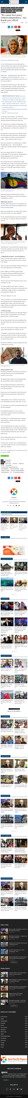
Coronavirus (3, 609)
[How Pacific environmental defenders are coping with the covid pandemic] (21, 582)
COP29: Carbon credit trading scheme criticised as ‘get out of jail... (21, 573)
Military (10, 9)
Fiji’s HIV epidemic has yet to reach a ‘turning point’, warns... (21, 826)
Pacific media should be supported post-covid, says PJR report (21, 646)
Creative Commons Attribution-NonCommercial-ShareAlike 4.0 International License (14, 1076)
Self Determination (8, 12)
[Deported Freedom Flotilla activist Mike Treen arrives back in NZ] (7, 858)
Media (2, 1034)
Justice (6, 9)
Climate (2, 570)
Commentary (21, 522)
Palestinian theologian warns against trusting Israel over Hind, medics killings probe (18, 957)
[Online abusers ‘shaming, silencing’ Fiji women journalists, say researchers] (21, 723)
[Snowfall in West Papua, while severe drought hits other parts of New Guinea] (21, 779)
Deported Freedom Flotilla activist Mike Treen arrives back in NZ (6, 866)
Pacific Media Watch (9, 10)
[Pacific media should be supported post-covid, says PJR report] (21, 639)
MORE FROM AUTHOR (7, 514)
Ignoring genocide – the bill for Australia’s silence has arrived (6, 686)
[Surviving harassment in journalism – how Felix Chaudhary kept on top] (21, 739)
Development (13, 7)
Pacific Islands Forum (5, 472)
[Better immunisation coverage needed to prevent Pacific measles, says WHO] (21, 606)
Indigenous (2, 9)
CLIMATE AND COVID (7, 559)
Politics (17, 10)
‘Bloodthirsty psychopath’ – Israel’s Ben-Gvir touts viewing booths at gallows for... (7, 909)
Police (14, 10)
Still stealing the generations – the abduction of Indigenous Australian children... (7, 850)
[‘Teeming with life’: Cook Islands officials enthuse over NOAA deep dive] (4, 974)
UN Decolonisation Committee (18, 472)
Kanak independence (5, 468)
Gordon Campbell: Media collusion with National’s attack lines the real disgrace (20, 850)
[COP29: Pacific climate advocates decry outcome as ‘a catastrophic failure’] (7, 566)
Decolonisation (3, 7)
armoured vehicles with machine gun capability (11, 205)
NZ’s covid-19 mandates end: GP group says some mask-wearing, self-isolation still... (7, 646)
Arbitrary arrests (8, 463)
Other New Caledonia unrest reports (10, 113)
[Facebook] (8, 506)
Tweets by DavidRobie (13, 711)
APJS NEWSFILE (5, 716)
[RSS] (14, 1089)
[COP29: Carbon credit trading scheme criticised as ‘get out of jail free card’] (21, 566)
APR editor (4, 22)
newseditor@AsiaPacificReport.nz (17, 1080)
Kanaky (22, 468)
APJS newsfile (3, 727)
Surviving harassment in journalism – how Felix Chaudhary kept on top (19, 747)
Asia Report (17, 570)
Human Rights (21, 7)
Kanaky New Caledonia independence (17, 470)
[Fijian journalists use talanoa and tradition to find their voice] (7, 723)
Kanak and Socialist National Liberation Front (9, 467)
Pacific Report (14, 9)
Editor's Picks (17, 822)
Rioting (21, 10)
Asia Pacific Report (7, 460)
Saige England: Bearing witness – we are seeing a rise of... (20, 686)
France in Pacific (8, 465)
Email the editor (16, 503)
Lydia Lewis (5, 60)
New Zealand (3, 10)
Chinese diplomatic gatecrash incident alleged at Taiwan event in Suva (20, 866)
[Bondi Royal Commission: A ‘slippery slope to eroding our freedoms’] (14, 520)
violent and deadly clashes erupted (8, 66)
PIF (11, 472)
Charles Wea (15, 463)
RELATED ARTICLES (6, 512)
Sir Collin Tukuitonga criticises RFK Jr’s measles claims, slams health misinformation (7, 613)
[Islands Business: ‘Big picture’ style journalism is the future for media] (7, 739)
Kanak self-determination (14, 468)
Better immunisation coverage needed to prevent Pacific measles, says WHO (21, 613)
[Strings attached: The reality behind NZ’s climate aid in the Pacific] (7, 582)
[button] (26, 2)
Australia (2, 846)
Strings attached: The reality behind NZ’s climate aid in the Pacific (7, 589)
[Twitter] (17, 506)
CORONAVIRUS (5, 598)
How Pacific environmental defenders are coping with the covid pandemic (21, 589)
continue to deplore (17, 258)
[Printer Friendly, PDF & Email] (5, 456)
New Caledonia (20, 9)
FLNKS (2, 465)
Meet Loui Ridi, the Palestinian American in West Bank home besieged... (7, 810)
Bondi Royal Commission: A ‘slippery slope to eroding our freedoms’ (7, 771)
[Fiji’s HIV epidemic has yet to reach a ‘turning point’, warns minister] (21, 819)
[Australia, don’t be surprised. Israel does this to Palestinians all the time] (7, 819)
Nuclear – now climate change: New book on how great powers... (21, 670)
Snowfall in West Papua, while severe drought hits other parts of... (21, 786)
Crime (16, 767)
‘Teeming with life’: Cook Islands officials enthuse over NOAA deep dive (17, 973)
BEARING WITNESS (6, 656)
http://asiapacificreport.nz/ (14, 499)
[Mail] (10, 1089)
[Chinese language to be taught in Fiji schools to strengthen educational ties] (4, 981)
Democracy (8, 7)
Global (17, 7)
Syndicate (14, 12)
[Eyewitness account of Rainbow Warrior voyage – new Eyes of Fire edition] (21, 694)
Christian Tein (21, 463)
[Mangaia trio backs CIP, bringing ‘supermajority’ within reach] (4, 995)
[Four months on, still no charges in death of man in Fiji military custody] (21, 763)
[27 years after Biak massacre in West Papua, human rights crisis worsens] (7, 694)
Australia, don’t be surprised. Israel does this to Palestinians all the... (7, 826)
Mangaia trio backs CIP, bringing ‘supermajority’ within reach (16, 994)
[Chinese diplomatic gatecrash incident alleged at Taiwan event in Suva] (21, 858)
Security (2, 1042)
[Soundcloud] (14, 506)
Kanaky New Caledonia (5, 470)
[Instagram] (11, 506)
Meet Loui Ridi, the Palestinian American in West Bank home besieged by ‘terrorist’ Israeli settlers (5, 527)
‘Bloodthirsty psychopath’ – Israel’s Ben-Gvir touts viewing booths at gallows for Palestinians (23, 527)
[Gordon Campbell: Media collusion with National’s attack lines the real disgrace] (21, 843)
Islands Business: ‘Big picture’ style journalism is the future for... (7, 747)
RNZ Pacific (3, 12)
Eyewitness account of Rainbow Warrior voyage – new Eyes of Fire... (20, 702)
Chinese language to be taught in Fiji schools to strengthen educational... (18, 980)
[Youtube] (19, 506)
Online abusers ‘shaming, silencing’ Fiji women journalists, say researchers (20, 731)
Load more (13, 594)
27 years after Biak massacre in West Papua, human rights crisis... (7, 702)
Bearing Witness (17, 698)
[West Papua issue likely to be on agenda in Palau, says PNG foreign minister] (7, 779)
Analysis (2, 522)
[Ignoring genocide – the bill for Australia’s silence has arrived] (7, 679)
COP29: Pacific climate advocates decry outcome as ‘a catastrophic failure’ (7, 573)
